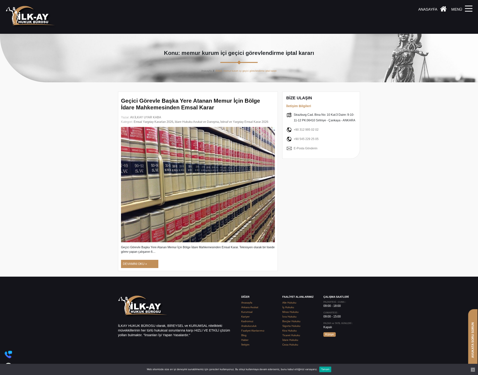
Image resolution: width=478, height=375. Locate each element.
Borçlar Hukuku (291, 321)
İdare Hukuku (290, 339)
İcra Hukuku (289, 316)
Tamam (325, 369)
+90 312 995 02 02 (306, 129)
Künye (329, 334)
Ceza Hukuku (290, 344)
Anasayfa (206, 70)
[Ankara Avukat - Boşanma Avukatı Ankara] (32, 17)
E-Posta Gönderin (305, 148)
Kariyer (245, 316)
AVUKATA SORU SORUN (472, 340)
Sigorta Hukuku (291, 325)
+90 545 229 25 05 (306, 139)
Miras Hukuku (290, 311)
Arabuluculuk (249, 325)
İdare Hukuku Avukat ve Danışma (197, 121)
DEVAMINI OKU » (135, 263)
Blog (243, 335)
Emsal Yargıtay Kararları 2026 (153, 121)
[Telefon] (8, 354)
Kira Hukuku (289, 330)
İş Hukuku (288, 307)
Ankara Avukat (249, 307)
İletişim (245, 344)
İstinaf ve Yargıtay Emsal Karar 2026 (244, 121)
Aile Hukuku (289, 302)
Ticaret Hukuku (291, 335)
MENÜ (456, 9)
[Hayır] (473, 370)
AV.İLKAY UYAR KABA (145, 117)
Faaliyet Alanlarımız (252, 330)
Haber (245, 339)
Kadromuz (247, 321)
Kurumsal (246, 311)
